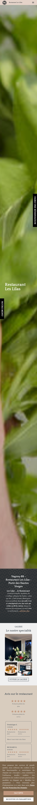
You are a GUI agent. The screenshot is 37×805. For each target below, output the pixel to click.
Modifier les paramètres (18, 799)
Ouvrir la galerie (18, 679)
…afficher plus (23, 611)
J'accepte (18, 793)
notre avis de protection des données (18, 786)
